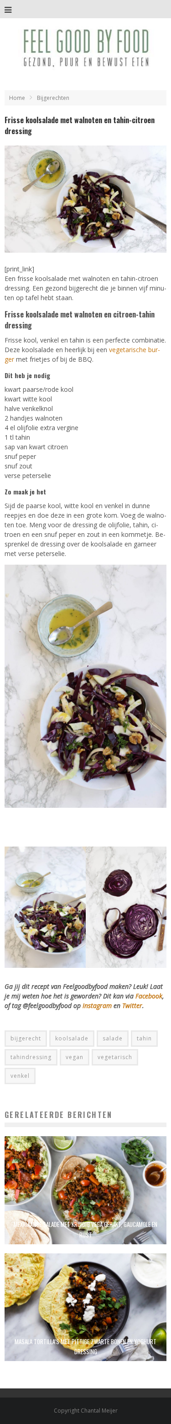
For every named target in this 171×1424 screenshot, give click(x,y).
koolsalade (71, 1038)
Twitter (132, 1005)
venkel (20, 1076)
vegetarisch (115, 1057)
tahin (144, 1038)
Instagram (98, 1005)
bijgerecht (25, 1038)
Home (17, 98)
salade (113, 1038)
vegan (74, 1057)
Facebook (148, 996)
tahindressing (31, 1057)
